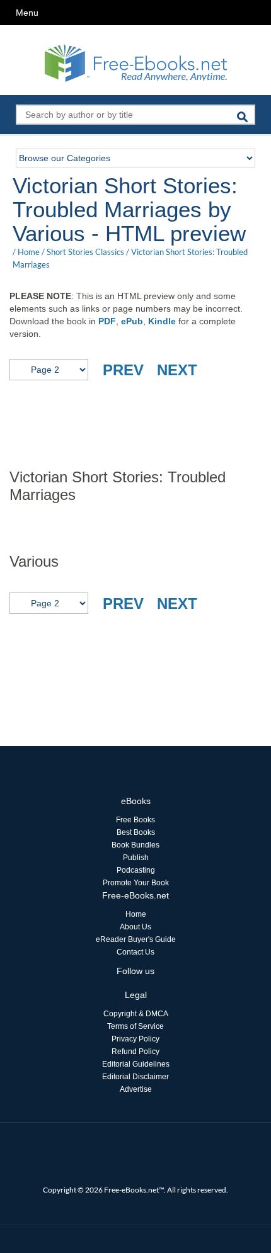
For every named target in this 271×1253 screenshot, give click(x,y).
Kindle (162, 321)
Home (29, 252)
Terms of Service (135, 1026)
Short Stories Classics (85, 252)
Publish (136, 857)
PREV (123, 369)
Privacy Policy (135, 1039)
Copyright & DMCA (135, 1013)
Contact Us (135, 952)
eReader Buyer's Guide (136, 939)
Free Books (135, 819)
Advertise (136, 1089)
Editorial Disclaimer (135, 1076)
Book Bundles (135, 845)
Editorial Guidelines (136, 1064)
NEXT (177, 369)
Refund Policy (135, 1051)
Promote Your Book (136, 882)
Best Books (136, 832)
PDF (107, 321)
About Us (135, 926)
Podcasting (136, 870)
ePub (132, 321)
